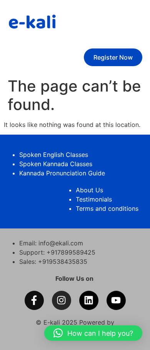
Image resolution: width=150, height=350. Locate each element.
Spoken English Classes (53, 154)
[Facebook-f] (34, 300)
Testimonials (94, 199)
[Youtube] (116, 300)
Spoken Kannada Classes (55, 164)
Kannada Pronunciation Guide (62, 173)
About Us (89, 190)
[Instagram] (61, 300)
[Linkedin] (88, 300)
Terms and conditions (107, 208)
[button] (93, 333)
